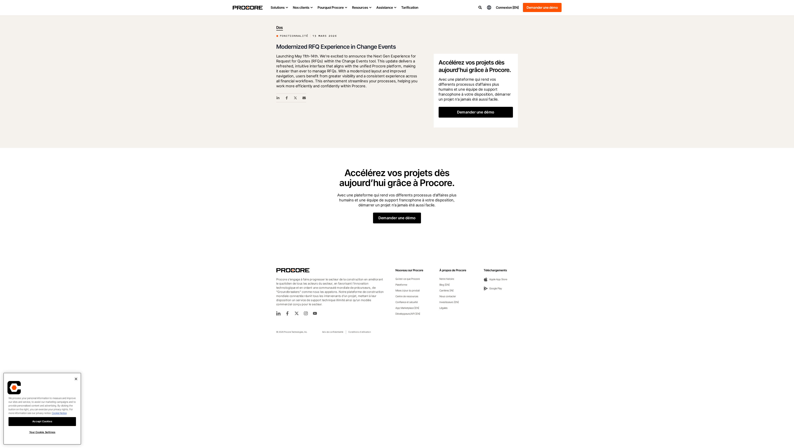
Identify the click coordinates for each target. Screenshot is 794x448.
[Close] (76, 378)
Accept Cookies (42, 421)
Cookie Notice (59, 413)
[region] (42, 409)
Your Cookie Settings (42, 432)
